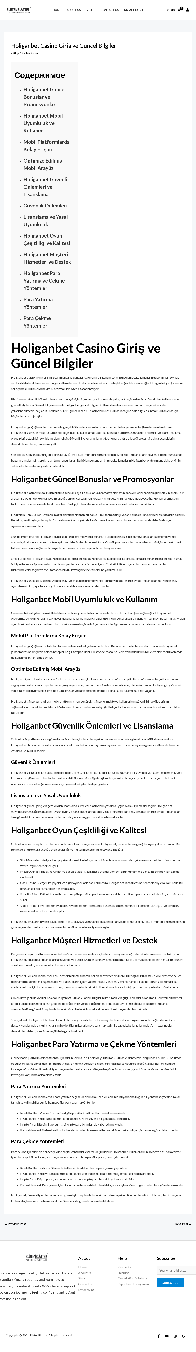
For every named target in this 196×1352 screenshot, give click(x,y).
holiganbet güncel (77, 405)
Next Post (183, 1223)
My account (133, 9)
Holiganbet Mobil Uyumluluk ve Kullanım (43, 123)
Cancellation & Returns (133, 1278)
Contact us (110, 9)
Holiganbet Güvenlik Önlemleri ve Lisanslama (47, 186)
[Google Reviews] (183, 1336)
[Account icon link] (187, 10)
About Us (74, 9)
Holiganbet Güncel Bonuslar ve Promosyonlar (45, 96)
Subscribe (170, 1282)
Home (57, 9)
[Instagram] (175, 1336)
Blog (16, 53)
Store (90, 9)
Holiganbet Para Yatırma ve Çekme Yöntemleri (44, 280)
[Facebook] (158, 1336)
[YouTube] (167, 1336)
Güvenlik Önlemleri (45, 206)
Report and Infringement (134, 1284)
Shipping (123, 1272)
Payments (124, 1267)
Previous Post (15, 1223)
